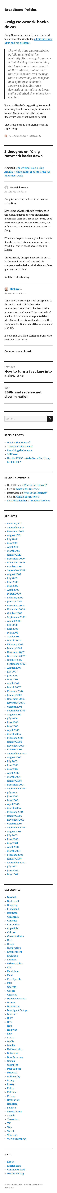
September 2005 (16, 753)
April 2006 (13, 730)
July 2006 (12, 718)
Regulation (13, 1100)
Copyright (13, 928)
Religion (12, 1103)
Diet (9, 940)
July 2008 (12, 624)
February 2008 (15, 644)
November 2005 (16, 745)
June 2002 (12, 870)
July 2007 (12, 671)
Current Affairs (15, 936)
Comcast (12, 920)
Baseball (12, 897)
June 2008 (12, 628)
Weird (10, 1131)
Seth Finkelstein (16, 500)
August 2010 (13, 535)
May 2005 (12, 769)
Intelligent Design (17, 1010)
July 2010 (12, 539)
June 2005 (12, 765)
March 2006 (14, 734)
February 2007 (15, 691)
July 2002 (12, 866)
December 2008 (16, 605)
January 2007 (14, 695)
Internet (11, 1014)
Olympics (12, 1064)
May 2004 (12, 800)
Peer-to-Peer (14, 1068)
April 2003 (13, 847)
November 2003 (15, 819)
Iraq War (12, 1029)
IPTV (10, 1018)
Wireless (12, 1135)
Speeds (11, 1115)
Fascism (11, 959)
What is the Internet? (18, 442)
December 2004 (16, 784)
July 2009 (12, 578)
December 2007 (15, 652)
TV (9, 1123)
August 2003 (14, 831)
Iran (9, 1025)
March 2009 (14, 593)
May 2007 (12, 679)
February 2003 (15, 854)
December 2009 (16, 558)
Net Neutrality (35, 136)
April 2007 (13, 683)
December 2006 (16, 699)
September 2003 (16, 827)
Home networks (16, 998)
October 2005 (14, 749)
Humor (11, 1002)
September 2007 (16, 663)
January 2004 (14, 815)
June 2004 (12, 796)
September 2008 (16, 617)
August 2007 (14, 667)
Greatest (12, 994)
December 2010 (15, 531)
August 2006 (14, 714)
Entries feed (14, 1165)
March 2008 (14, 640)
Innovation (13, 1006)
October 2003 (14, 823)
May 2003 (12, 843)
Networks (12, 1053)
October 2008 (14, 613)
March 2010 (13, 550)
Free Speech (14, 979)
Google (11, 990)
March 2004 (14, 808)
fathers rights (15, 963)
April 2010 (13, 547)
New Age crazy (15, 1057)
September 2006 (16, 710)
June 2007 (12, 675)
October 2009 (14, 566)
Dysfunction (14, 948)
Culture (11, 932)
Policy (10, 1088)
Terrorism (13, 1119)
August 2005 (14, 757)
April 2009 (13, 589)
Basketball (13, 901)
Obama (11, 1061)
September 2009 (16, 570)
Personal (12, 1072)
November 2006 (16, 702)
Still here (12, 454)
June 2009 (12, 582)
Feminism (13, 971)
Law (9, 1033)
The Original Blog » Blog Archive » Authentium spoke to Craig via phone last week (27, 171)
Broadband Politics (20, 10)
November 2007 (16, 656)
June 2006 (12, 722)
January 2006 (14, 741)
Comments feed (16, 1169)
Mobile (11, 1045)
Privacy (11, 1096)
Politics (11, 1092)
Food (10, 975)
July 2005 (12, 761)
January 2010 (14, 554)
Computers (13, 924)
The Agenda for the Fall (20, 446)
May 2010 (12, 543)
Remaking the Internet (20, 450)
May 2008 (12, 632)
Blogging (12, 905)
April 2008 (13, 636)
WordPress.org (15, 1173)
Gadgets (11, 986)
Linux (10, 1037)
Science (11, 1107)
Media (10, 1041)
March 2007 (14, 687)
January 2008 (14, 648)
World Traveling (16, 1138)
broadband (13, 909)
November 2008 (16, 609)
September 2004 (16, 788)
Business (12, 912)
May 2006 (12, 726)
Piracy (10, 1080)
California (13, 916)
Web (9, 1127)
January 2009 (14, 601)
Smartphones (14, 1111)
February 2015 (14, 523)
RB (10, 136)
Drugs (10, 944)
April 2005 (13, 773)
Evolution (12, 955)
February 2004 (15, 812)
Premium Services (40, 500)
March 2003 (13, 851)
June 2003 (12, 839)
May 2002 (12, 874)
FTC (9, 983)
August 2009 (14, 574)
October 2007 (14, 660)
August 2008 (14, 621)
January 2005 (14, 780)
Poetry (10, 1084)
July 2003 (12, 835)
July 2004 (12, 792)
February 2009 (15, 597)
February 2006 (15, 738)
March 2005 (14, 776)
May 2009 (12, 586)
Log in (10, 1161)
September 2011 (15, 527)
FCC (9, 967)
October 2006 (14, 706)
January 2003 (14, 858)
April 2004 (13, 804)
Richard (15, 289)
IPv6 (9, 1022)
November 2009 (16, 562)
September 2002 (16, 862)
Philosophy (13, 1076)
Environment (14, 951)
